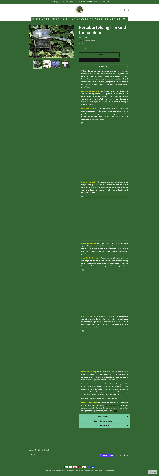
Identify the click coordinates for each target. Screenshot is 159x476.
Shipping (81, 40)
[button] (31, 10)
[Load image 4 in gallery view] (65, 64)
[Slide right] (72, 64)
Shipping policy (99, 470)
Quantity (81, 43)
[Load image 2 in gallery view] (47, 64)
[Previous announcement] (30, 1)
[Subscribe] (60, 455)
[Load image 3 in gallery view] (56, 64)
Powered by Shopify (61, 470)
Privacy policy (79, 470)
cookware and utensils (112, 405)
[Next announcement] (129, 1)
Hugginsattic (52, 470)
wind (115, 411)
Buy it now (99, 60)
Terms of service (89, 470)
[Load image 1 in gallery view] (37, 64)
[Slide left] (31, 64)
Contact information (109, 470)
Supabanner (4, 474)
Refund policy (70, 470)
